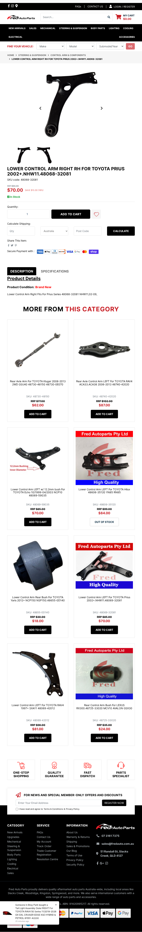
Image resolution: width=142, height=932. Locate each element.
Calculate (121, 231)
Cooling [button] (128, 28)
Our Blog (71, 850)
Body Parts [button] (98, 28)
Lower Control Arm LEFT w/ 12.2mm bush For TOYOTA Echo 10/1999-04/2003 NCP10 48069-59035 (38, 492)
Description (21, 271)
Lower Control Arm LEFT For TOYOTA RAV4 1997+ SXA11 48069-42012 (38, 707)
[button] (96, 214)
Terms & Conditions (53, 809)
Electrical (12, 868)
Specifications (55, 271)
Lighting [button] (114, 28)
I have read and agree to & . (49, 809)
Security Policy (75, 864)
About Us (71, 832)
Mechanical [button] (47, 28)
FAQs (78, 6)
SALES (32, 28)
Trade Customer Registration (46, 852)
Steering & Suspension (14, 848)
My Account (44, 841)
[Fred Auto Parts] (21, 16)
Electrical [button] (15, 37)
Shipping (71, 841)
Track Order (44, 846)
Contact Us (43, 836)
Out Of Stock (104, 521)
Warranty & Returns (78, 836)
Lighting (12, 859)
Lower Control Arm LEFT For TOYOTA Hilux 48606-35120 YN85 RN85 (104, 491)
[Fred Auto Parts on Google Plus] (16, 5)
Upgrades (13, 836)
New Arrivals (17, 28)
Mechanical (14, 841)
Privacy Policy (72, 809)
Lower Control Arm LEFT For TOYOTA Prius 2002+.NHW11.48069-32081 (104, 599)
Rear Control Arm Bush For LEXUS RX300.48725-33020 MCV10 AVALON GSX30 (104, 707)
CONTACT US (95, 6)
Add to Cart (70, 214)
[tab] (21, 271)
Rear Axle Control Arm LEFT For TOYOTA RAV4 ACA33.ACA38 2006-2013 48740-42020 (104, 383)
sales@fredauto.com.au (118, 843)
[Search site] (109, 17)
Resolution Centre (47, 859)
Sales (10, 873)
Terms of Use (74, 855)
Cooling (11, 863)
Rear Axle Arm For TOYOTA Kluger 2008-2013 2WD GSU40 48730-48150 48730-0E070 (38, 383)
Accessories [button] (127, 37)
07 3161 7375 (110, 836)
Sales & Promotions (77, 846)
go (130, 46)
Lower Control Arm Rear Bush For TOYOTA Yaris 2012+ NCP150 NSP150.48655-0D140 (38, 599)
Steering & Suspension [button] (73, 28)
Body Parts (14, 854)
